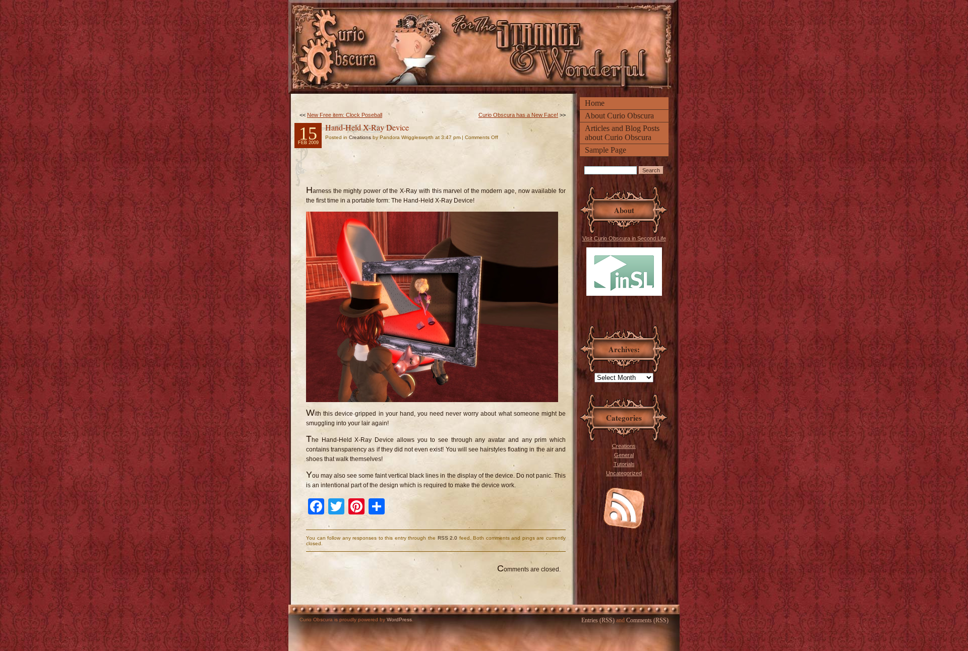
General (624, 455)
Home (594, 103)
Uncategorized (624, 473)
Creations (624, 446)
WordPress (399, 619)
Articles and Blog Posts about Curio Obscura (622, 133)
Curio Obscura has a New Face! (518, 115)
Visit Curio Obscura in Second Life (624, 238)
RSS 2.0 (448, 538)
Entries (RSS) (598, 620)
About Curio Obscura (619, 115)
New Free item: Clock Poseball (344, 115)
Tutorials (624, 464)
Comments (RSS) (647, 620)
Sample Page (605, 150)
